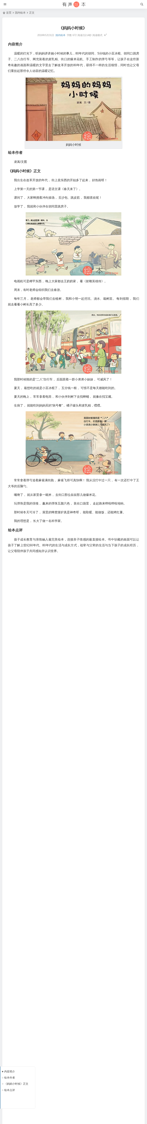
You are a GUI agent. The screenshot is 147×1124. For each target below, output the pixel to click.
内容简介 (9, 1071)
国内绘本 (20, 12)
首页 (8, 12)
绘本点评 (9, 1090)
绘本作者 (9, 1077)
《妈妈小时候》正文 (16, 1083)
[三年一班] (73, 4)
